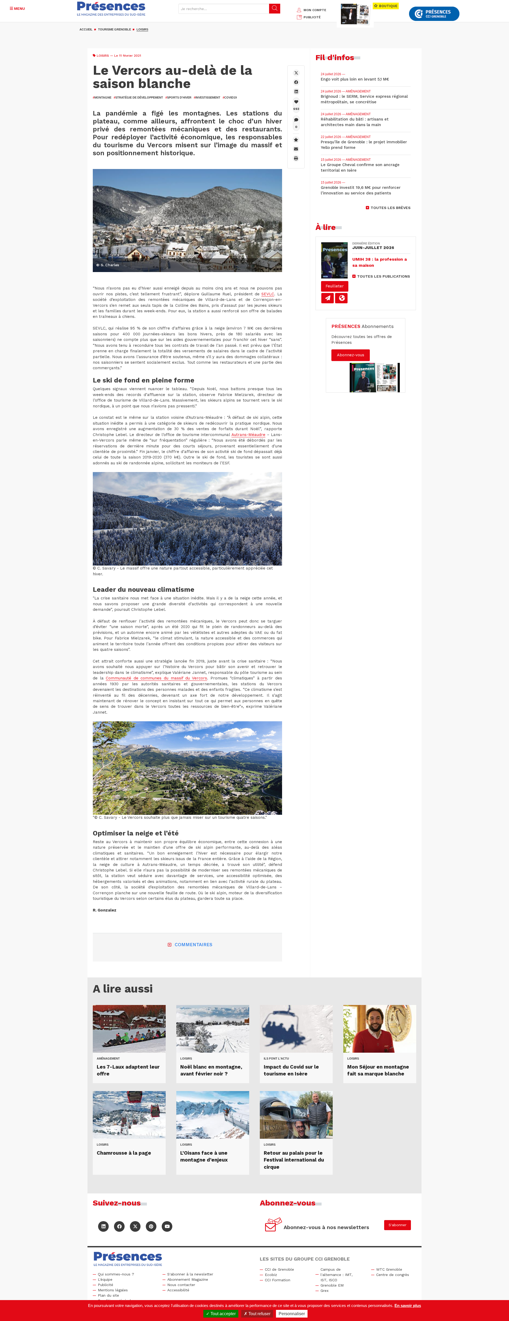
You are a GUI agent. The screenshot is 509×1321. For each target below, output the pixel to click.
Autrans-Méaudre (248, 434)
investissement (207, 97)
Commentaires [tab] (193, 944)
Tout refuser (258, 1313)
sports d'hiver (178, 97)
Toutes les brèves (391, 208)
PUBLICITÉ (312, 17)
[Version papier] (327, 298)
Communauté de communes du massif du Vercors (156, 678)
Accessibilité (178, 1290)
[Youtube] (167, 1226)
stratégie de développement (138, 97)
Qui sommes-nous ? (116, 1274)
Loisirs (142, 29)
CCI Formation (277, 1280)
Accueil (86, 29)
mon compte (315, 10)
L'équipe (105, 1279)
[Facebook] (296, 82)
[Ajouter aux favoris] (296, 139)
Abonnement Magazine (187, 1279)
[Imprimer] (296, 158)
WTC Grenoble (389, 1269)
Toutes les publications (383, 276)
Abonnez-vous (350, 355)
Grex (324, 1290)
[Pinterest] (151, 1226)
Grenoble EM (332, 1285)
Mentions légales (113, 1290)
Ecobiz (271, 1275)
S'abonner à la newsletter (190, 1274)
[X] (296, 73)
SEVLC (267, 294)
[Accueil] (111, 8)
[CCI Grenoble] (434, 14)
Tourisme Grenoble (114, 29)
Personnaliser (292, 1313)
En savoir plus (407, 1305)
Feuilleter (335, 286)
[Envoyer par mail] (296, 149)
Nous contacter (181, 1285)
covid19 (230, 97)
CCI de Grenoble (279, 1269)
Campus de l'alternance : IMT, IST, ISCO (337, 1274)
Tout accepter (222, 1313)
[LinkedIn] (103, 1226)
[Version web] (341, 298)
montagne (102, 97)
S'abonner (397, 1225)
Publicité (105, 1285)
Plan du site (108, 1295)
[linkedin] (296, 91)
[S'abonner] (273, 1225)
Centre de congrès (392, 1275)
